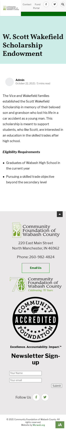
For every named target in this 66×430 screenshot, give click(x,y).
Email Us (35, 268)
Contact (27, 4)
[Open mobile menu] (60, 1)
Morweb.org (39, 425)
